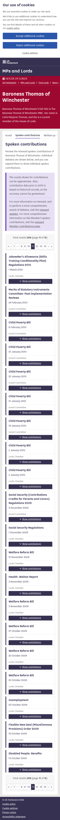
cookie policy (13, 28)
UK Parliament (9, 82)
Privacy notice (9, 812)
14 (45, 246)
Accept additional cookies (30, 36)
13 (41, 246)
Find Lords (44, 82)
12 (37, 246)
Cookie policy (9, 804)
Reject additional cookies (30, 45)
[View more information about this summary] (30, 268)
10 (29, 246)
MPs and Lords (17, 71)
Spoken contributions (27, 135)
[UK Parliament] (10, 61)
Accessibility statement (14, 816)
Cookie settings (30, 53)
